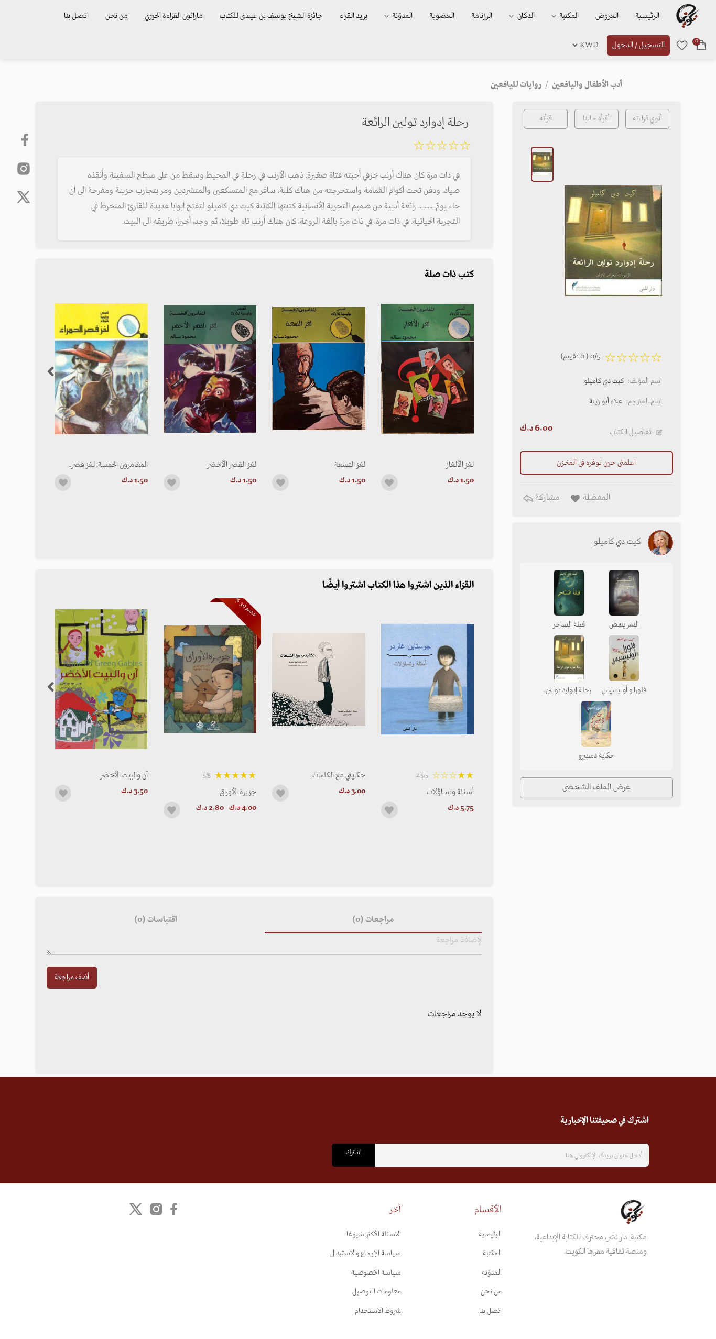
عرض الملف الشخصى (596, 787)
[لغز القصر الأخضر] (210, 368)
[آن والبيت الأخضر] (101, 679)
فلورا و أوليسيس (624, 690)
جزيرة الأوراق (238, 792)
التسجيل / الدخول (638, 45)
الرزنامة (481, 15)
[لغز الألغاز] (427, 368)
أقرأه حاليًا (596, 118)
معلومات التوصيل (376, 1291)
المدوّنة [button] (401, 15)
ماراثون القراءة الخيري (174, 15)
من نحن (116, 15)
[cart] (701, 45)
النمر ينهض (624, 624)
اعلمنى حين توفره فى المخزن (596, 462)
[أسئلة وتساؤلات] (427, 679)
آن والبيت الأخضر (123, 775)
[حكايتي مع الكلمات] (318, 679)
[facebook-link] (25, 140)
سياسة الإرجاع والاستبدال (365, 1253)
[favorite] (682, 45)
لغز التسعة (349, 464)
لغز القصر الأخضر (231, 464)
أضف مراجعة (72, 977)
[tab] (373, 920)
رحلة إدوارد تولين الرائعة (569, 691)
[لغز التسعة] (318, 368)
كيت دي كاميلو (604, 381)
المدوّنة (492, 1272)
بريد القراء (353, 15)
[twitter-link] (135, 1209)
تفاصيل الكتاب (631, 432)
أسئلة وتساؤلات (450, 792)
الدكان (525, 15)
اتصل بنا (76, 15)
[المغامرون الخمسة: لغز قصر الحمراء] (101, 368)
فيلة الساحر (569, 624)
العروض (607, 15)
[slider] (442, 147)
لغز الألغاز (460, 464)
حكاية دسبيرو (596, 755)
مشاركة (546, 497)
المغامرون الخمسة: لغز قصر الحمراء (109, 464)
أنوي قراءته (647, 118)
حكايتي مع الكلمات (338, 775)
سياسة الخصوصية (376, 1272)
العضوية (441, 15)
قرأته (545, 118)
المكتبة (568, 15)
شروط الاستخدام (378, 1310)
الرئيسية (647, 15)
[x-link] (23, 197)
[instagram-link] (23, 168)
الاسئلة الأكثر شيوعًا (373, 1234)
